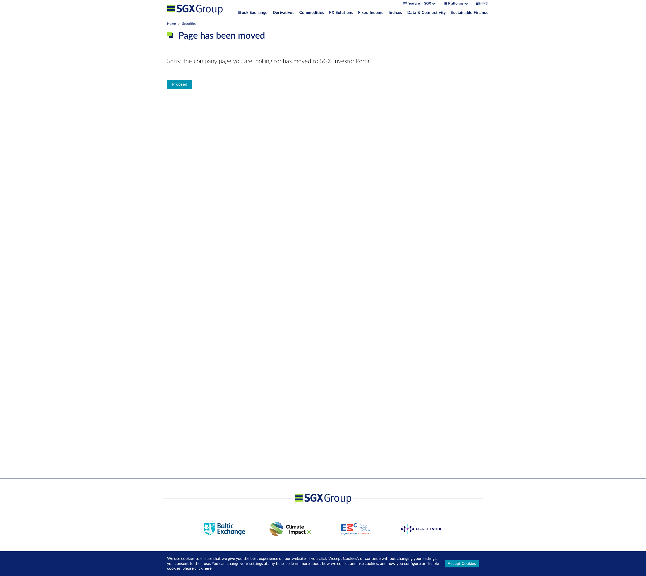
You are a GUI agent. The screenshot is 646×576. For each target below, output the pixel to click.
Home (171, 23)
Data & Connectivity (426, 13)
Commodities (311, 13)
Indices (395, 13)
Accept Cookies (462, 564)
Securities (189, 23)
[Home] (201, 8)
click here (203, 568)
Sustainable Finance (470, 13)
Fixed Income (371, 13)
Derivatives (283, 13)
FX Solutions (341, 13)
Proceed (179, 84)
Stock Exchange (253, 13)
